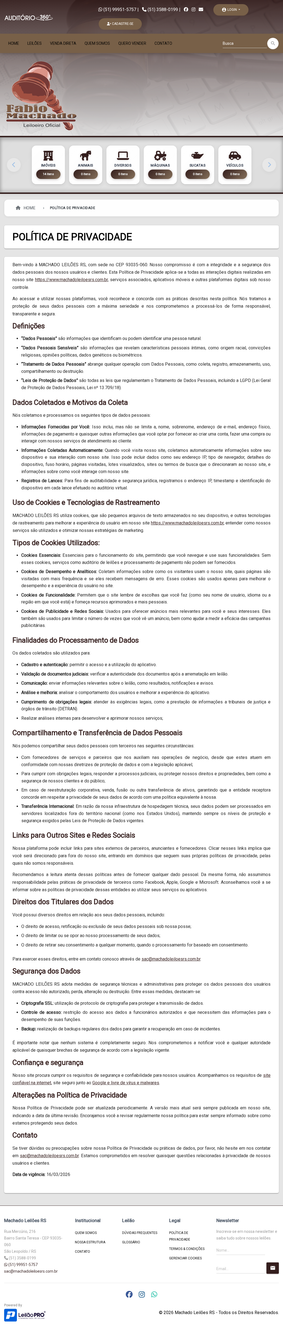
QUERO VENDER (132, 43)
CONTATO (163, 43)
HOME (13, 43)
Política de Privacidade (179, 1236)
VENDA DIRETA (63, 43)
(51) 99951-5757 (119, 9)
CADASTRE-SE (122, 24)
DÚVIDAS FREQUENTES (139, 1233)
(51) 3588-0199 (163, 9)
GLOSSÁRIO (131, 1242)
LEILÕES (34, 43)
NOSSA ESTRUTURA (90, 1242)
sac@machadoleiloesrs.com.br (171, 959)
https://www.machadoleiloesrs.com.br (71, 279)
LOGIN (230, 9)
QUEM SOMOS (97, 43)
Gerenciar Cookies (185, 1258)
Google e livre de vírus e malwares (125, 1082)
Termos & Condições (187, 1249)
